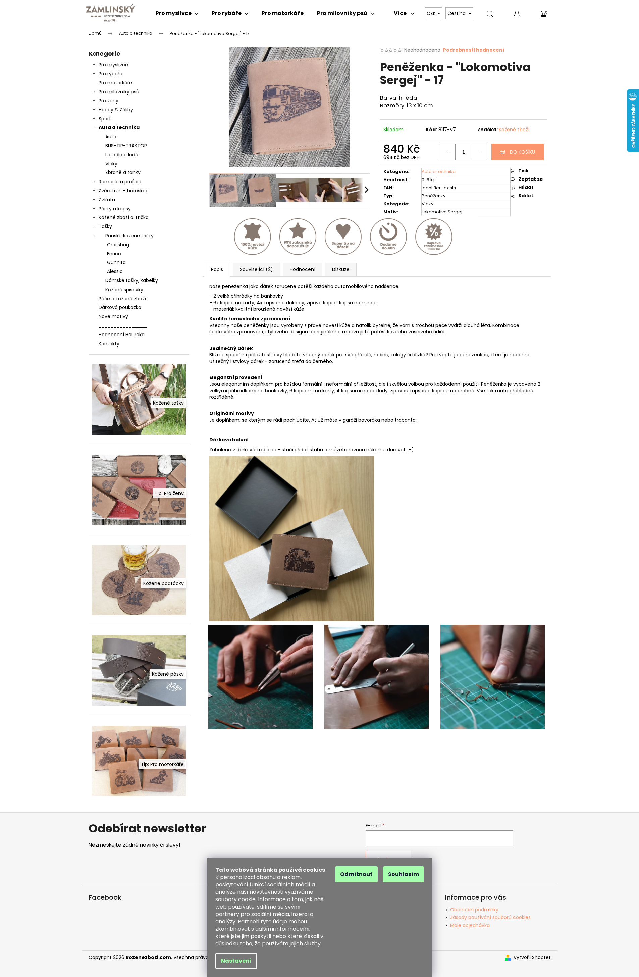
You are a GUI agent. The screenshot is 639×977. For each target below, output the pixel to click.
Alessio (115, 271)
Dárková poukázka (120, 307)
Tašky (105, 226)
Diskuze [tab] (341, 269)
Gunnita (116, 262)
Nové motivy (113, 316)
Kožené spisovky (124, 289)
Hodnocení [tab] (302, 269)
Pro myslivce (113, 64)
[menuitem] (177, 13)
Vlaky (111, 163)
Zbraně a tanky (123, 172)
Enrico (114, 253)
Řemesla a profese (121, 181)
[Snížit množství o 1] (447, 152)
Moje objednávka (470, 925)
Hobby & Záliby (116, 109)
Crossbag (118, 244)
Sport (105, 118)
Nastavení (236, 961)
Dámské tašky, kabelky (131, 280)
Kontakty (109, 343)
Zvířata (107, 199)
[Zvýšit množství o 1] (480, 152)
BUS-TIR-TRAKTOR (126, 145)
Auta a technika (119, 127)
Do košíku (522, 152)
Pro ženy (108, 100)
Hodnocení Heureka (122, 334)
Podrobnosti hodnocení (473, 50)
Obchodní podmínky (474, 909)
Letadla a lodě (121, 154)
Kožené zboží (514, 129)
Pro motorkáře (115, 82)
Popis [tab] (217, 269)
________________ (123, 325)
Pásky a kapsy (115, 208)
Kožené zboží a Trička (124, 217)
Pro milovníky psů (119, 91)
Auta (110, 136)
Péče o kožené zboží (122, 298)
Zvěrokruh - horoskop (124, 190)
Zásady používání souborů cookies (490, 917)
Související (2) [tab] (256, 269)
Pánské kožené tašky (129, 235)
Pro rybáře (110, 73)
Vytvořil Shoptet (532, 957)
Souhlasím (403, 874)
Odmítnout (356, 874)
